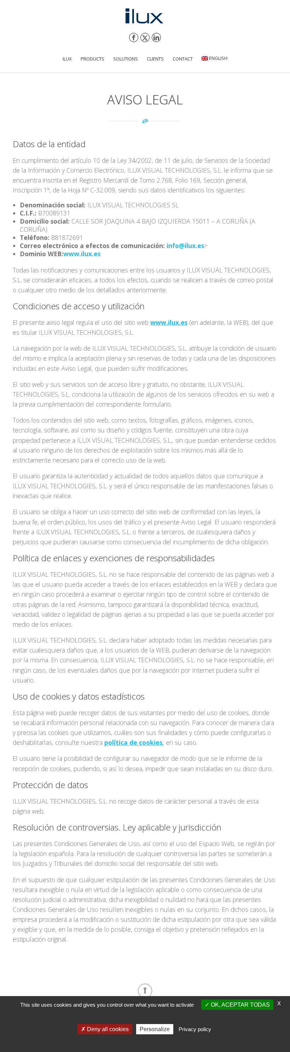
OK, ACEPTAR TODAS (239, 1005)
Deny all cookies (107, 1029)
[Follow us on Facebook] (133, 37)
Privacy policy (195, 1029)
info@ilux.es (185, 245)
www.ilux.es (81, 253)
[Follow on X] (145, 37)
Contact (183, 59)
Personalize (155, 1029)
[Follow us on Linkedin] (156, 37)
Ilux (67, 59)
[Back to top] (145, 991)
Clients (155, 59)
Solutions (125, 59)
